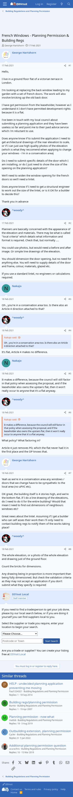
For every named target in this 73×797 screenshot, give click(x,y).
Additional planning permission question (37, 745)
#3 (70, 299)
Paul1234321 (15, 691)
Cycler (12, 734)
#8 (70, 549)
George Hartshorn (14, 45)
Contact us (16, 789)
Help (63, 789)
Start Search (51, 641)
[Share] (65, 66)
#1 (70, 65)
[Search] (68, 4)
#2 (70, 223)
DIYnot (9, 784)
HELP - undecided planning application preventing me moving (36, 686)
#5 (70, 373)
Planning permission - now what (31, 717)
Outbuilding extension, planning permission (40, 731)
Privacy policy (51, 789)
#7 (70, 473)
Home (14, 792)
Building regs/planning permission (33, 702)
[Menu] (5, 4)
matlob (12, 720)
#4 (70, 330)
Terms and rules (32, 789)
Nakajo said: (10, 337)
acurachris (14, 748)
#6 (70, 412)
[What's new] (61, 4)
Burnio (12, 705)
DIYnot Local (18, 654)
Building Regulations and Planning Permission (46, 691)
